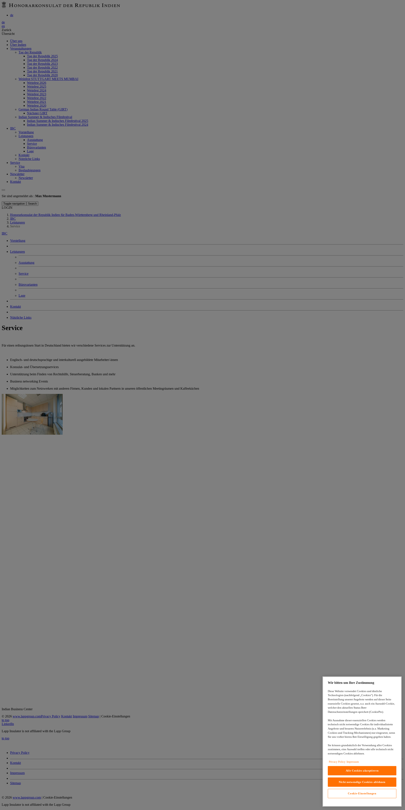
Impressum (353, 761)
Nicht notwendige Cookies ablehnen (362, 782)
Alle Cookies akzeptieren (362, 770)
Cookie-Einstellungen (362, 793)
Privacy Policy (337, 761)
